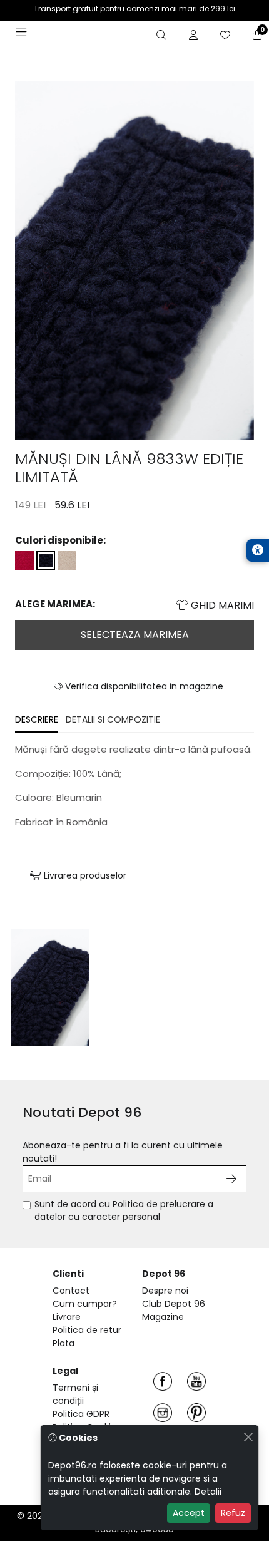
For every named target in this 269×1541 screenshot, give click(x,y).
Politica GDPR (81, 1414)
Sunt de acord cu (123, 1210)
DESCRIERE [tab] (36, 719)
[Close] (248, 1436)
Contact (71, 1290)
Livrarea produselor (83, 875)
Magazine (163, 1317)
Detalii (208, 1491)
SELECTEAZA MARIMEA (135, 634)
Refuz (233, 1513)
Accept (189, 1513)
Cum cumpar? (85, 1303)
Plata (63, 1343)
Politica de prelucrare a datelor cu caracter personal (123, 1210)
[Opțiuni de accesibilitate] (257, 550)
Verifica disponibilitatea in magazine (143, 686)
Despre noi (165, 1290)
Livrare (67, 1317)
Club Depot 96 (173, 1303)
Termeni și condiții (75, 1394)
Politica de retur (87, 1330)
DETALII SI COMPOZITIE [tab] (113, 719)
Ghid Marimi (221, 605)
